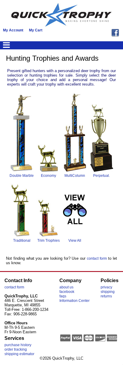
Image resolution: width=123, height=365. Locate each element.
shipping (108, 292)
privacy (106, 287)
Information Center (74, 301)
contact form (97, 258)
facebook (66, 292)
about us (66, 287)
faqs (62, 296)
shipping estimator (19, 354)
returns (106, 296)
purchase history (17, 345)
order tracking (15, 349)
